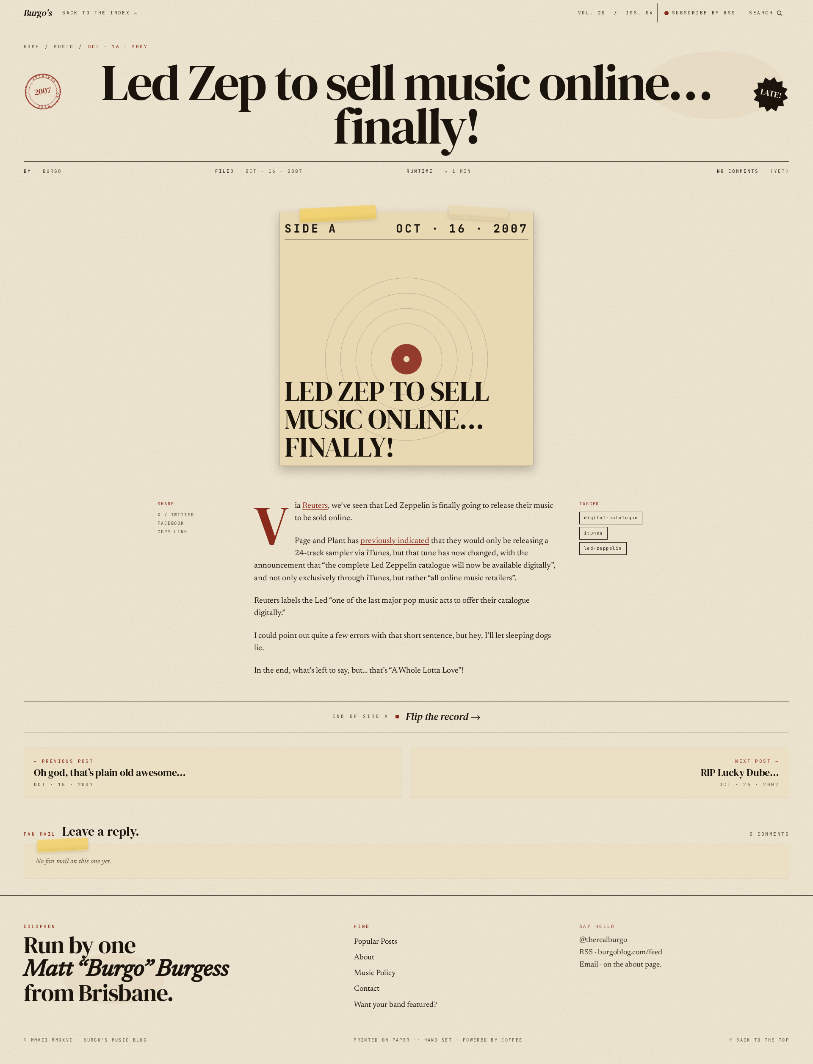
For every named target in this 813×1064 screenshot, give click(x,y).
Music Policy (374, 973)
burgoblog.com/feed (630, 952)
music (64, 47)
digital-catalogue (611, 518)
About (364, 957)
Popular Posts (375, 942)
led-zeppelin (603, 548)
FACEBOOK (171, 523)
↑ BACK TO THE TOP (759, 1040)
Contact (366, 989)
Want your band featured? (395, 1005)
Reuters (315, 506)
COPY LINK (173, 532)
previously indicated (394, 541)
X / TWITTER (176, 515)
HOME (32, 47)
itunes (593, 533)
